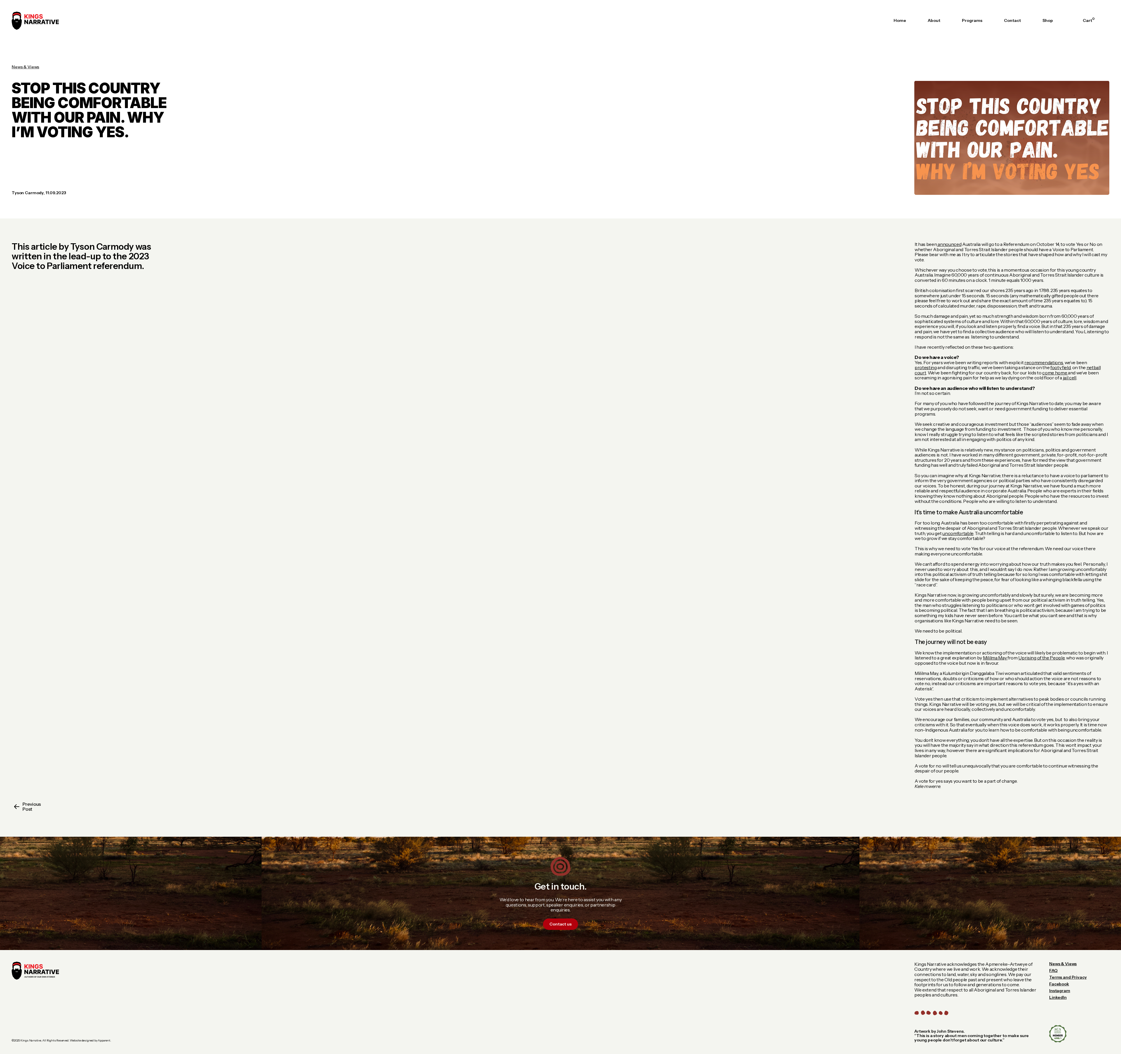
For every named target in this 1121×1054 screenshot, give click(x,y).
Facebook (1059, 984)
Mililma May (995, 658)
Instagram (1059, 991)
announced (949, 244)
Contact (1012, 20)
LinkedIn (1058, 997)
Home (900, 20)
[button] (1087, 20)
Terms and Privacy (1068, 977)
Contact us (560, 924)
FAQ (1053, 970)
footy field (1060, 367)
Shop (1047, 20)
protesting (926, 367)
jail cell (1069, 378)
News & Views (1063, 964)
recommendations (1043, 362)
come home (1055, 373)
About (934, 20)
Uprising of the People (1041, 658)
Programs (972, 20)
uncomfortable (957, 533)
